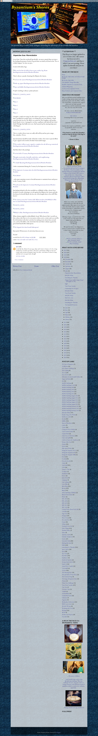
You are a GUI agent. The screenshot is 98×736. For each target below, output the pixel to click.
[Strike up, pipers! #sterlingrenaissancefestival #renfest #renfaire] (31, 83)
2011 (65, 336)
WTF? (63, 612)
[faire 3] (15, 105)
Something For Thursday (68, 547)
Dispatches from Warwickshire (73, 273)
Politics (64, 524)
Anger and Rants (66, 379)
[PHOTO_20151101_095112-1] (73, 239)
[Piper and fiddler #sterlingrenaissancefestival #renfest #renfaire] (31, 87)
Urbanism (64, 598)
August (67, 269)
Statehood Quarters (67, 560)
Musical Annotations (67, 495)
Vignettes (64, 600)
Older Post (55, 266)
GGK (63, 467)
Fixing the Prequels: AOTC (69, 450)
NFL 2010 (64, 503)
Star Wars (64, 556)
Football (64, 459)
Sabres (63, 532)
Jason (17, 247)
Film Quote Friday (67, 448)
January (67, 319)
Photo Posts (34, 240)
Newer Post (17, 266)
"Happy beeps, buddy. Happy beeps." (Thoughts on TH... (74, 280)
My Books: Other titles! (68, 80)
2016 (65, 325)
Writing (64, 610)
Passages (64, 516)
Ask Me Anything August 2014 (70, 404)
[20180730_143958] (18, 205)
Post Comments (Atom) (26, 270)
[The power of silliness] (73, 676)
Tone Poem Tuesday (70, 286)
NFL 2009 (64, 501)
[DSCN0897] (17, 176)
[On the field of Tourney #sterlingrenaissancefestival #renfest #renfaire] (33, 153)
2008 (65, 343)
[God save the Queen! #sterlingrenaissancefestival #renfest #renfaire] (32, 80)
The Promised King (67, 577)
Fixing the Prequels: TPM (68, 455)
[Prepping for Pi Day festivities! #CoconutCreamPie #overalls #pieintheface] (74, 642)
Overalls (64, 511)
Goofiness (64, 471)
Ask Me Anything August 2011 (70, 398)
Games (63, 463)
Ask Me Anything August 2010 (70, 396)
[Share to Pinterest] (45, 237)
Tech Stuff (64, 568)
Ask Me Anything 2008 (68, 387)
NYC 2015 (64, 507)
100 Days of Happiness (68, 364)
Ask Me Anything (66, 383)
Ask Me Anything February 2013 (70, 408)
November (68, 262)
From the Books (66, 461)
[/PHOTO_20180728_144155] (21, 94)
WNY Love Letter (66, 604)
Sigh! (66, 284)
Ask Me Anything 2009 (68, 389)
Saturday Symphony (67, 537)
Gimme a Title (65, 469)
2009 (65, 341)
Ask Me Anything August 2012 (70, 400)
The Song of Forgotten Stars (69, 579)
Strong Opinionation (67, 562)
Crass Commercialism (67, 431)
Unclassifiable (65, 593)
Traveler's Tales (66, 589)
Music (63, 490)
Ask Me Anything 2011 (68, 394)
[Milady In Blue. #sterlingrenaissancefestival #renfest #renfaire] (31, 212)
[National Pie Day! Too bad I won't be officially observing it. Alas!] (74, 706)
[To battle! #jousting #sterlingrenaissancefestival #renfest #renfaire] (32, 163)
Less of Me (64, 484)
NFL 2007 (64, 499)
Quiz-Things (65, 528)
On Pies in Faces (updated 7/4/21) (70, 89)
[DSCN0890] (17, 98)
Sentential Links (66, 541)
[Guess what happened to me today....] (73, 673)
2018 (65, 257)
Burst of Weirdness (67, 423)
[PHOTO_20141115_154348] (73, 166)
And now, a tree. (69, 298)
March (67, 315)
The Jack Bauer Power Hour (69, 575)
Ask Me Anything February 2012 (70, 406)
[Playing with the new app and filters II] (73, 707)
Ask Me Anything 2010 (68, 391)
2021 (65, 250)
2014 (65, 329)
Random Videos (66, 530)
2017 (65, 322)
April (66, 312)
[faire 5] (15, 113)
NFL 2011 (64, 505)
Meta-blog (65, 486)
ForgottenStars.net (69, 61)
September (68, 266)
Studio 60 (64, 564)
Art (63, 381)
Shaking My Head (66, 543)
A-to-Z (64, 373)
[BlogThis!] (41, 237)
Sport (63, 551)
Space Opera (65, 549)
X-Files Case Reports (67, 614)
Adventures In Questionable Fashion (71, 377)
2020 (65, 252)
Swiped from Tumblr (67, 566)
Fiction (64, 446)
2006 (65, 348)
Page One (64, 514)
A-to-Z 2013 (65, 375)
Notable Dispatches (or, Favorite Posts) (72, 84)
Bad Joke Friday (69, 275)
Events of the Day (66, 442)
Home (36, 266)
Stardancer (64, 558)
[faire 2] (15, 102)
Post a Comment (19, 260)
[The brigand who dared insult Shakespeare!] (26, 227)
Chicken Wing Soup (67, 87)
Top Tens (64, 587)
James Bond (65, 478)
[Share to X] (42, 237)
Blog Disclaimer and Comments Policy (72, 91)
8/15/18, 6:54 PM (20, 256)
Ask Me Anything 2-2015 (68, 385)
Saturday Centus (66, 535)
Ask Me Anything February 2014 (70, 410)
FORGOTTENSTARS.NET (73, 112)
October (67, 264)
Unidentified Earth (67, 596)
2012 (65, 334)
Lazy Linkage (65, 482)
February (67, 317)
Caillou (64, 425)
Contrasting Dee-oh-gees (71, 288)
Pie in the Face (65, 520)
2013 (65, 332)
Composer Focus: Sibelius (68, 429)
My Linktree (73, 116)
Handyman (65, 473)
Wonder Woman (66, 606)
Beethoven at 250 (66, 417)
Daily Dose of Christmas (68, 436)
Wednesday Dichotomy (68, 602)
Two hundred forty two (71, 305)
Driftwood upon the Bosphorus (70, 440)
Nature (64, 497)
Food (63, 457)
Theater (64, 581)
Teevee (64, 570)
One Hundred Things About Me (70, 82)
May (66, 310)
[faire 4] (15, 109)
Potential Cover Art (67, 526)
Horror (64, 476)
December (68, 259)
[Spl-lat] (74, 658)
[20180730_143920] (18, 209)
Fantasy (64, 444)
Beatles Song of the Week (68, 415)
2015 (65, 327)
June (66, 308)
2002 (65, 357)
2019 (65, 255)
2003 (65, 355)
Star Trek (64, 553)
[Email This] (40, 237)
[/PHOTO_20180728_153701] (21, 129)
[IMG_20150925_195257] (73, 240)
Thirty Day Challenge (67, 583)
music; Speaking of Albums (69, 492)
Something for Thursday (71, 278)
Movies (64, 488)
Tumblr (64, 591)
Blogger (58, 732)
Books (63, 419)
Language (64, 480)
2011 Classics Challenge (68, 368)
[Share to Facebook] (43, 237)
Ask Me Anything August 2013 (70, 402)
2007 (65, 346)
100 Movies (65, 366)
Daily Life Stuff (21, 240)
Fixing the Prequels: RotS (68, 452)
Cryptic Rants (65, 434)
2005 (65, 350)
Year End (64, 617)
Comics (64, 427)
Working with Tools (67, 608)
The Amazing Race (67, 572)
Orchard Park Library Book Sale (70, 509)
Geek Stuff (28, 240)
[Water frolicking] (73, 244)
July (66, 271)
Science (64, 539)
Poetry (63, 522)
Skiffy (63, 545)
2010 (65, 339)
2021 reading (65, 370)
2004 (65, 353)
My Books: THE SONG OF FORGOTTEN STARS (73, 77)
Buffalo (64, 421)
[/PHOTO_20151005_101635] (73, 242)
